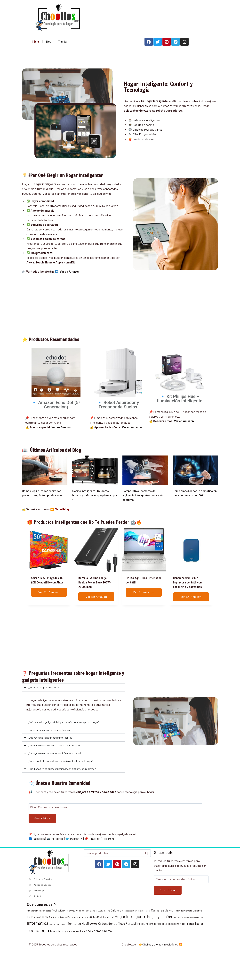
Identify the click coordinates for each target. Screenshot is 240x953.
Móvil (85, 923)
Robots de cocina (143, 125)
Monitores (74, 923)
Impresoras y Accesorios (193, 917)
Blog (48, 41)
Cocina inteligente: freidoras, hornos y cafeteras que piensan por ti (94, 495)
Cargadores (128, 911)
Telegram (108, 838)
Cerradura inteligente (141, 911)
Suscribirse (42, 818)
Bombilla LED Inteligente (100, 911)
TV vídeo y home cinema (96, 931)
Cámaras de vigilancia (167, 910)
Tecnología (38, 930)
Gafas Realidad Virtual (102, 917)
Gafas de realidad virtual (148, 129)
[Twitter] (157, 42)
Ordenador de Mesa (111, 923)
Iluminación (178, 917)
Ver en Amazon (132, 427)
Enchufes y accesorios (78, 917)
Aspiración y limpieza (63, 910)
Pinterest (94, 838)
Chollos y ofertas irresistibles (160, 944)
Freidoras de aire (143, 139)
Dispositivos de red (37, 917)
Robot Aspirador (147, 923)
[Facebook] (148, 42)
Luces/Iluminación (57, 924)
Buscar (147, 853)
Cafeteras (117, 910)
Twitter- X (76, 838)
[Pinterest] (166, 42)
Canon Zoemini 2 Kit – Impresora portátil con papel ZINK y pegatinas (187, 582)
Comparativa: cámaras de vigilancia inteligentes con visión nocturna (142, 495)
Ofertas (93, 923)
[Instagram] (184, 42)
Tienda (62, 41)
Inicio (35, 41)
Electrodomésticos (58, 917)
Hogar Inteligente (130, 916)
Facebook (39, 838)
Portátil (131, 923)
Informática (37, 923)
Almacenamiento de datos (39, 910)
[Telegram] (175, 42)
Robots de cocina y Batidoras (176, 923)
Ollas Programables (144, 134)
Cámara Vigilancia (193, 910)
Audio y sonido (82, 910)
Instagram (57, 838)
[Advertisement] (144, 16)
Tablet (199, 923)
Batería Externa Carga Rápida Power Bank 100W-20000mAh (94, 582)
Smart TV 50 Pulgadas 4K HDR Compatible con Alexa (47, 580)
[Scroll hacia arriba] (236, 934)
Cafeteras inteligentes (146, 120)
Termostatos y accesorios (64, 931)
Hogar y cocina (159, 916)
